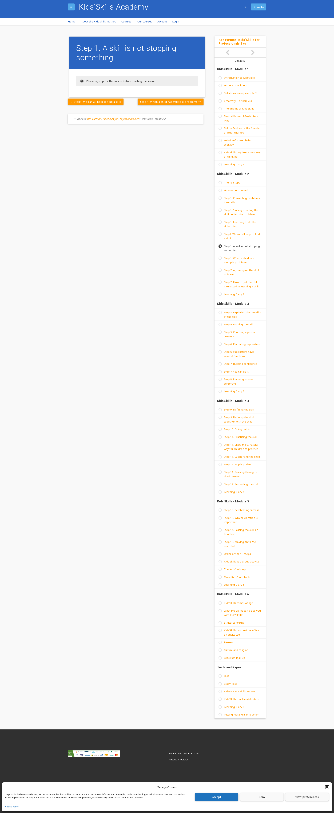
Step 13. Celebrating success (241, 510)
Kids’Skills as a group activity (241, 561)
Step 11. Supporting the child (242, 456)
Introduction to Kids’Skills (239, 77)
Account (162, 21)
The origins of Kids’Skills (239, 108)
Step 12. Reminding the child (241, 484)
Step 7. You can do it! (236, 371)
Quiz (226, 676)
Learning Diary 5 (234, 584)
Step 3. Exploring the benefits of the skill (242, 314)
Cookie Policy (11, 806)
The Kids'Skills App (235, 569)
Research (229, 642)
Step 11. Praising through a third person (240, 474)
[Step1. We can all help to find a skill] (227, 53)
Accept (216, 797)
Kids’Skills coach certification (241, 699)
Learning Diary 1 (234, 164)
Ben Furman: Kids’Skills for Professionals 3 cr (113, 118)
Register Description (184, 753)
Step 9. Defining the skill (239, 409)
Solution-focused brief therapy (237, 142)
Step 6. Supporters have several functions (239, 354)
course (118, 81)
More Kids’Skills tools (237, 577)
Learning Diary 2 (234, 294)
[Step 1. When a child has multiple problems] (253, 53)
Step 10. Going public (237, 429)
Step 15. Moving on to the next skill (240, 544)
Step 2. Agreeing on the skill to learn (241, 272)
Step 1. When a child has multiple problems (169, 101)
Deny (262, 797)
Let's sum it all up (234, 657)
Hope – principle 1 (235, 85)
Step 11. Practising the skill (240, 437)
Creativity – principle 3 (238, 101)
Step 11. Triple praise (237, 464)
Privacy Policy (179, 759)
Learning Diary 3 (234, 391)
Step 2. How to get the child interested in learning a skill (241, 284)
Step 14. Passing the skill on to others (241, 532)
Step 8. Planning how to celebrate (238, 381)
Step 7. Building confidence (240, 363)
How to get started (236, 190)
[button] (327, 787)
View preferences (307, 797)
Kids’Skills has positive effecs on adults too (241, 632)
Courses (126, 21)
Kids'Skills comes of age (238, 603)
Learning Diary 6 (234, 707)
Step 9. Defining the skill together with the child (239, 419)
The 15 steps (232, 182)
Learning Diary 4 (234, 492)
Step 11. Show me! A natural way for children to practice (241, 447)
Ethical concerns (234, 622)
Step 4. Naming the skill (238, 324)
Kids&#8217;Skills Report (239, 691)
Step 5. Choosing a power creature (239, 334)
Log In (260, 7)
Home (71, 21)
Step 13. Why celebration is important (241, 520)
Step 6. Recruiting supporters (242, 344)
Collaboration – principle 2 (240, 93)
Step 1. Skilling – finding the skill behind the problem (241, 212)
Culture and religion (236, 650)
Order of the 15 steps (237, 554)
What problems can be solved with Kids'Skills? (242, 613)
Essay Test (230, 683)
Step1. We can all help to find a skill (97, 101)
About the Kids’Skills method (98, 21)
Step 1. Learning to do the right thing (240, 224)
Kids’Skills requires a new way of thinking (242, 154)
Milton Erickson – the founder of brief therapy (242, 130)
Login (175, 21)
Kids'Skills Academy (113, 6)
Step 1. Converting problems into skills (242, 200)
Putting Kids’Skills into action (241, 714)
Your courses (144, 21)
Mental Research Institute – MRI (241, 118)
